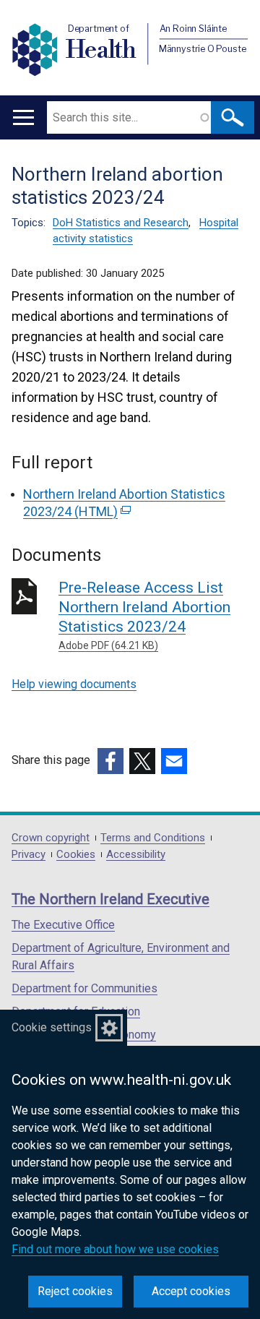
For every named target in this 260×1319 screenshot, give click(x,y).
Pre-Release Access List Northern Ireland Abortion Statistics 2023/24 (144, 615)
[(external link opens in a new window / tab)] (111, 761)
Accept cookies (191, 1291)
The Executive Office (63, 925)
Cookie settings (52, 1027)
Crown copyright (51, 838)
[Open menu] (23, 117)
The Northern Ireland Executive (110, 899)
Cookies (75, 854)
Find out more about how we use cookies (115, 1249)
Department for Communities (84, 988)
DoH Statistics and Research (120, 222)
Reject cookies (75, 1291)
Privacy (29, 854)
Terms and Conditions (152, 838)
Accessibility (135, 854)
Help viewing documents (74, 684)
